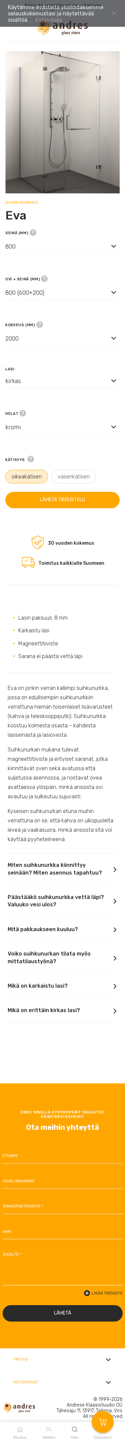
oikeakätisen (27, 476)
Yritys (20, 1359)
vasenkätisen (74, 476)
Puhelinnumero (19, 1181)
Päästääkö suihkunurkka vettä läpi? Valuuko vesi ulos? (56, 901)
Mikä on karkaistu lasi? (38, 986)
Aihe (7, 1231)
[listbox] (62, 246)
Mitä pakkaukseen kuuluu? (43, 929)
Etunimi (10, 1155)
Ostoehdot (26, 1382)
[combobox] (62, 252)
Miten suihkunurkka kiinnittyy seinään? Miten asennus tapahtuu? (55, 869)
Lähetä (62, 1313)
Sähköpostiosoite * (23, 1206)
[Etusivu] (62, 27)
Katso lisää (48, 20)
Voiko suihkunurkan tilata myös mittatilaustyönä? (49, 957)
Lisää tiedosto (107, 1293)
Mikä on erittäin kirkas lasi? (44, 1010)
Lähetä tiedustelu (62, 500)
